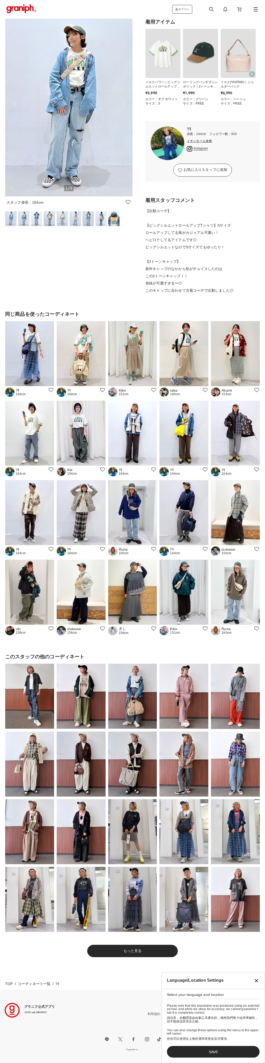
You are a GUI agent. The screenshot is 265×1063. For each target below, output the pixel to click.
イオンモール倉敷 (199, 141)
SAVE (213, 1052)
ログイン (183, 9)
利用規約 (154, 1014)
